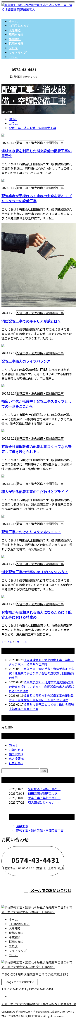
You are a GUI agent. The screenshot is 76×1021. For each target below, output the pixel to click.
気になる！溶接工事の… (44, 789)
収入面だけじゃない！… (44, 802)
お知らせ (17, 749)
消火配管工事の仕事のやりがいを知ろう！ (34, 571)
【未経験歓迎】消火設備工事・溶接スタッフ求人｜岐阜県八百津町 (41, 662)
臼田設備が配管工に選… (44, 793)
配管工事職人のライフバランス (26, 361)
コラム (13, 57)
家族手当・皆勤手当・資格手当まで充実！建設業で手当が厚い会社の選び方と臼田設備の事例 (41, 673)
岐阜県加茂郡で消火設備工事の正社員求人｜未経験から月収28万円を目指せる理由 (41, 697)
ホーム (13, 21)
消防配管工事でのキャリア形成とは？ (31, 321)
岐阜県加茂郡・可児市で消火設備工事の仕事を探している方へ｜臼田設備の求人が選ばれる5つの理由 (41, 686)
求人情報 (17, 758)
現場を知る (16, 34)
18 (25, 641)
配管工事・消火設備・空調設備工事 (32, 128)
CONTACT (14, 80)
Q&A (13, 745)
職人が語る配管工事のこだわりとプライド (34, 491)
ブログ (13, 48)
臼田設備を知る (19, 25)
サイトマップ (18, 52)
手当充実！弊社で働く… (44, 798)
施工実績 (16, 754)
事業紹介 (15, 39)
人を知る (15, 30)
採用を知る (16, 43)
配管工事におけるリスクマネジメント (31, 531)
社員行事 (16, 763)
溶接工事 (22, 826)
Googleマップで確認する (19, 982)
